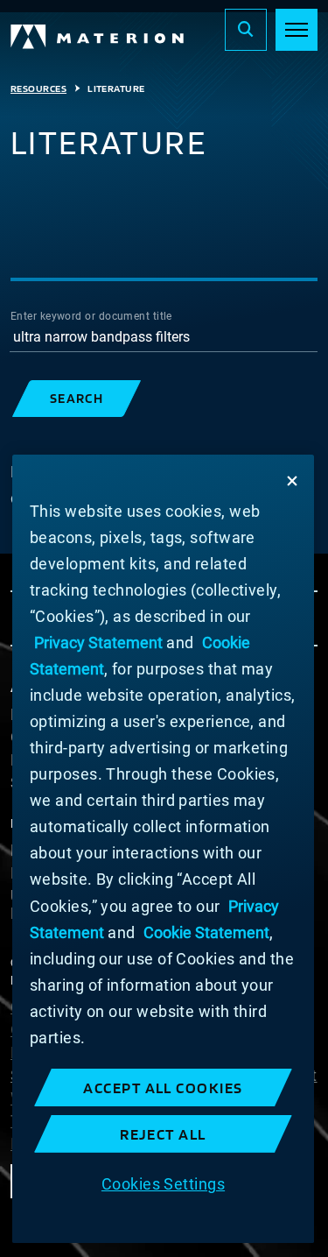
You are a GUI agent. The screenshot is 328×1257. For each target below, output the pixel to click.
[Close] (292, 481)
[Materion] (97, 37)
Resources (38, 88)
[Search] (246, 30)
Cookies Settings (163, 1184)
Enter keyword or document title (91, 316)
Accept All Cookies (163, 1087)
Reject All (163, 1134)
